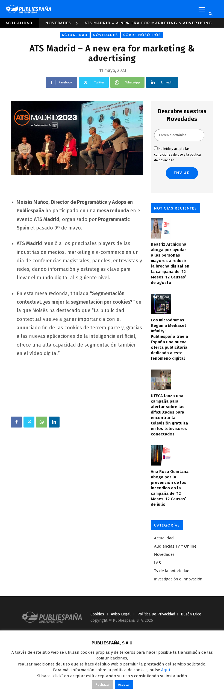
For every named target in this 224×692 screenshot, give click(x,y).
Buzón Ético (191, 614)
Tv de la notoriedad (172, 570)
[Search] (210, 14)
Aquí (165, 669)
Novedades (58, 23)
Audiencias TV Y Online (175, 546)
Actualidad (19, 23)
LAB (157, 562)
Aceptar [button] (124, 684)
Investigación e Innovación (178, 578)
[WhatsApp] (41, 422)
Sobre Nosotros (142, 35)
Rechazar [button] (102, 684)
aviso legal (121, 614)
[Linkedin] (54, 422)
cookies (97, 614)
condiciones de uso (168, 154)
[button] (201, 9)
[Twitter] (28, 422)
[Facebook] (16, 422)
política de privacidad (156, 614)
